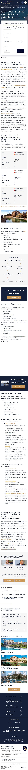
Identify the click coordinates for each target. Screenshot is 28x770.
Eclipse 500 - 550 (18, 195)
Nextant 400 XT (17, 177)
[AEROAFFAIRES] (1, 2)
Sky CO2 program (6, 539)
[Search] (22, 2)
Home (2, 7)
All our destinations (14, 689)
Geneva (21, 67)
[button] (14, 297)
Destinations (8, 7)
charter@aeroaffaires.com (8, 549)
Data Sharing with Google (7, 760)
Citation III (16, 159)
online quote (10, 543)
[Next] (5, 224)
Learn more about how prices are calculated (13, 206)
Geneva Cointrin (19, 152)
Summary (4, 57)
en (17, 2)
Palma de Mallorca (6, 69)
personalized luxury (19, 336)
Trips (14, 7)
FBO (24, 231)
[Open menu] (25, 2)
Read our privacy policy (5, 756)
